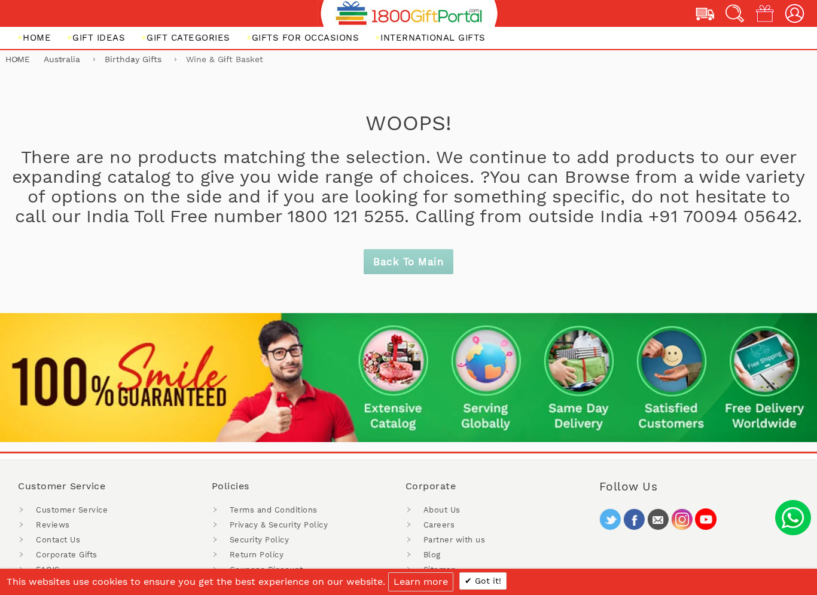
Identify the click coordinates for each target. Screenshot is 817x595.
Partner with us (454, 539)
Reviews (53, 524)
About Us (442, 509)
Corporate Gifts (66, 554)
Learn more (421, 581)
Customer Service (72, 509)
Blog (432, 554)
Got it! (486, 580)
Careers (439, 524)
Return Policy (257, 554)
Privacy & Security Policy (279, 524)
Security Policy (259, 539)
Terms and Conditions (274, 509)
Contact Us (58, 539)
